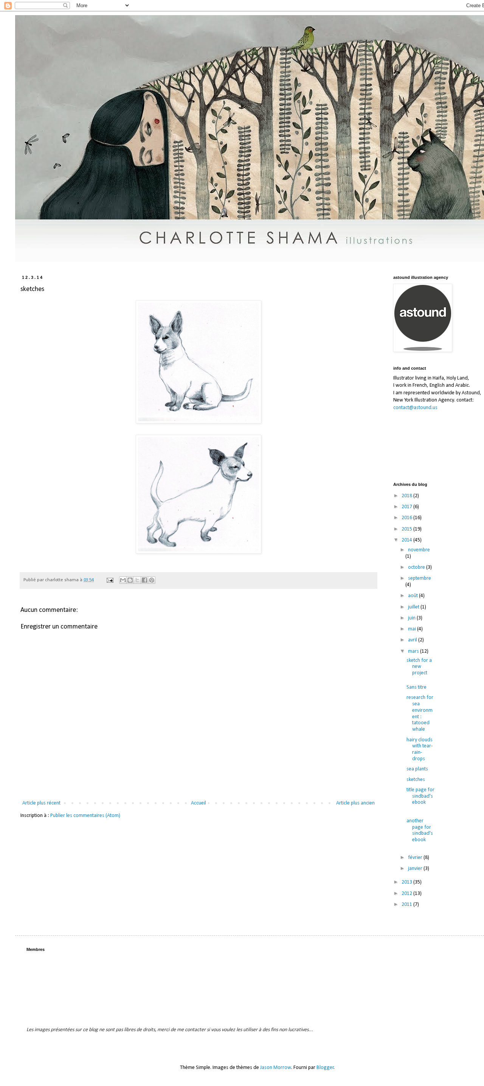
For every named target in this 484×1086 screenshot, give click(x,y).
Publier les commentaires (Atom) (85, 815)
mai (412, 629)
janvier (416, 868)
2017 (407, 507)
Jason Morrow (275, 1067)
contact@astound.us (415, 408)
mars (414, 651)
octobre (417, 567)
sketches (415, 780)
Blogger (325, 1067)
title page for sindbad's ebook (420, 796)
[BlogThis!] (130, 580)
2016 (407, 518)
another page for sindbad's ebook (419, 830)
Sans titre (416, 687)
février (416, 857)
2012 (407, 893)
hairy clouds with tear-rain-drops (419, 749)
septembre (419, 578)
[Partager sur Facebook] (144, 580)
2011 (407, 904)
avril (413, 640)
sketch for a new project (419, 667)
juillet (414, 607)
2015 (407, 529)
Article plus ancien (355, 803)
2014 (407, 540)
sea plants (417, 769)
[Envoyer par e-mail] (123, 580)
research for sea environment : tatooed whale (419, 713)
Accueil (198, 803)
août (413, 596)
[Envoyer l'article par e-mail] (109, 580)
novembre (419, 550)
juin (412, 618)
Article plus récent (41, 803)
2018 (407, 496)
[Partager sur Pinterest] (151, 580)
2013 (407, 882)
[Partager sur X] (137, 580)
